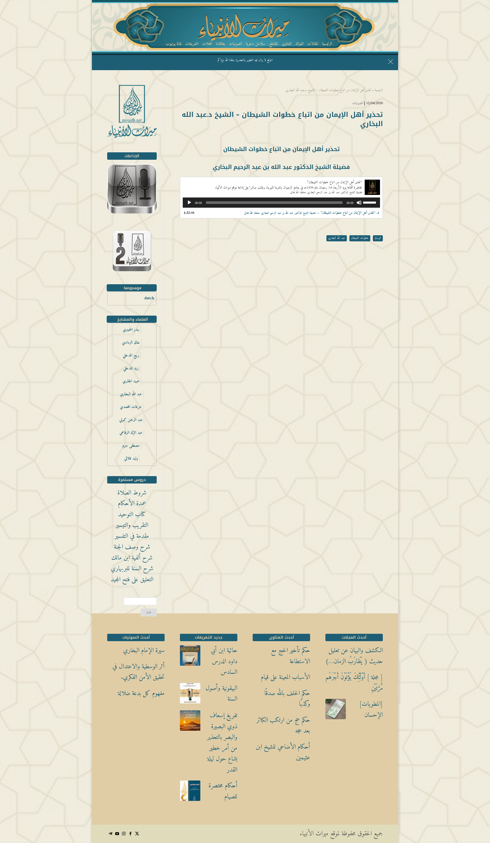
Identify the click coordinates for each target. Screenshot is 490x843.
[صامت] (359, 202)
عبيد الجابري (130, 381)
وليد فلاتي (131, 458)
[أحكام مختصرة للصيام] (190, 792)
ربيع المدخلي (131, 355)
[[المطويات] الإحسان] (335, 711)
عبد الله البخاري (336, 238)
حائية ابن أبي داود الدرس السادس (224, 661)
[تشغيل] (189, 202)
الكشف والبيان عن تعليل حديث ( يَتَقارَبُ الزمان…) (354, 656)
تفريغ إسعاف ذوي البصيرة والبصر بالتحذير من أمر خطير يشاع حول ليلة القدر (222, 742)
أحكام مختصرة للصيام (223, 791)
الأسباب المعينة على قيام (285, 677)
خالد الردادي (131, 342)
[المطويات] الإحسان (371, 710)
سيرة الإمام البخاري (144, 650)
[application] (281, 202)
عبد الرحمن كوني (131, 420)
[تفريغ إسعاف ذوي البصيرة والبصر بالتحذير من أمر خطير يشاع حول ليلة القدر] (190, 722)
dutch (149, 298)
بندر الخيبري (131, 329)
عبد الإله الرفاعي (130, 432)
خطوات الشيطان (360, 238)
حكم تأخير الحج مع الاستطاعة (290, 656)
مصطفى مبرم (131, 445)
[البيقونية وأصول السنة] (190, 695)
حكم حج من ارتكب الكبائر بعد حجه (283, 726)
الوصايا (378, 238)
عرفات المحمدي (131, 407)
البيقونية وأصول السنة (221, 694)
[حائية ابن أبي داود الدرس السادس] (190, 657)
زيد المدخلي (131, 368)
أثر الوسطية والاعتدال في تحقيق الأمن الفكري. (138, 672)
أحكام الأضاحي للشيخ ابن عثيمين (283, 752)
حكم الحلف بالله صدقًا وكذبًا (287, 699)
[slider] (370, 202)
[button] (477, 809)
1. (311, 213)
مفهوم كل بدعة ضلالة (141, 693)
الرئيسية (379, 90)
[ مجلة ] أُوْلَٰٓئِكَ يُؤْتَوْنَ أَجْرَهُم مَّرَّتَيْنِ (354, 683)
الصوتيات (357, 103)
